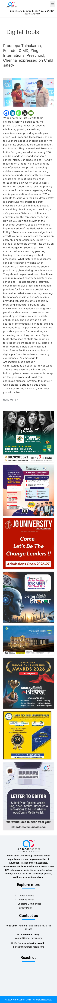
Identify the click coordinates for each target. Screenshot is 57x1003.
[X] (25, 113)
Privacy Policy (25, 908)
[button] (52, 4)
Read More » (10, 399)
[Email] (31, 113)
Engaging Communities (29, 903)
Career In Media (26, 895)
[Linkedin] (12, 113)
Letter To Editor (26, 899)
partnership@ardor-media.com (28, 947)
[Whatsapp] (18, 113)
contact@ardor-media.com (28, 938)
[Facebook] (6, 113)
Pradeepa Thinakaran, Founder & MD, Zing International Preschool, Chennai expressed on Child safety (28, 55)
